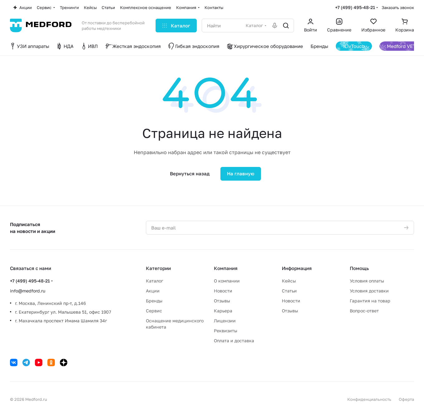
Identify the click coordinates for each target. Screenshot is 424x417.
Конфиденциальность (369, 399)
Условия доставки (369, 290)
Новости (223, 290)
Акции (153, 290)
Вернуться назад (190, 173)
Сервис (154, 310)
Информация (297, 268)
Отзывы (222, 300)
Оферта (406, 399)
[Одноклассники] (51, 362)
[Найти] (286, 25)
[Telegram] (26, 362)
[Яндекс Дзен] (63, 362)
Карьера (223, 310)
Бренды (154, 300)
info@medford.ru (27, 290)
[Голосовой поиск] (275, 25)
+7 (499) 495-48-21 (355, 7)
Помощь (359, 268)
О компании (227, 280)
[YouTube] (38, 362)
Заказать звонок (398, 7)
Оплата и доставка (234, 340)
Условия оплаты (367, 280)
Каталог (154, 280)
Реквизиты (225, 330)
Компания (226, 268)
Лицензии (225, 320)
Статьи (289, 290)
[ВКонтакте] (13, 362)
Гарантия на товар (370, 300)
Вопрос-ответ (364, 310)
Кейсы (289, 280)
